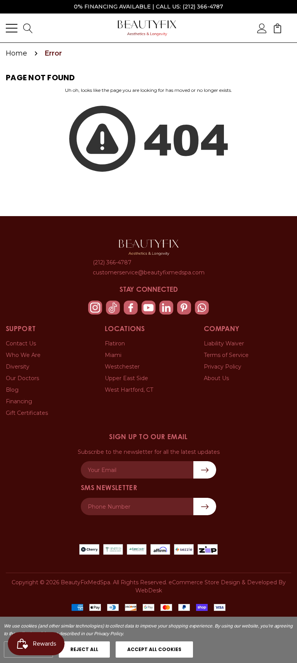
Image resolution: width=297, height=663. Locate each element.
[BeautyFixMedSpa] (149, 247)
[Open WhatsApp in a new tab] (202, 308)
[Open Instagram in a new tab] (95, 308)
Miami (113, 355)
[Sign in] (262, 28)
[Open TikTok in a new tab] (113, 308)
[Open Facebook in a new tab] (131, 308)
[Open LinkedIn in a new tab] (166, 308)
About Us (216, 378)
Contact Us (21, 343)
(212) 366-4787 (203, 6)
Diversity (17, 366)
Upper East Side (126, 378)
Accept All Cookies (154, 649)
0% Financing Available (112, 6)
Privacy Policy (222, 366)
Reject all (84, 649)
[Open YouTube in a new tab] (148, 308)
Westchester (122, 366)
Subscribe (204, 506)
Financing (19, 401)
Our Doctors (22, 378)
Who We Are (23, 355)
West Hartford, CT (129, 389)
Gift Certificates (27, 412)
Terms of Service (226, 355)
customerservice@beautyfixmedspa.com (149, 272)
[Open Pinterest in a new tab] (184, 308)
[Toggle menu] (11, 28)
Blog (12, 389)
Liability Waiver (224, 343)
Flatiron (115, 343)
